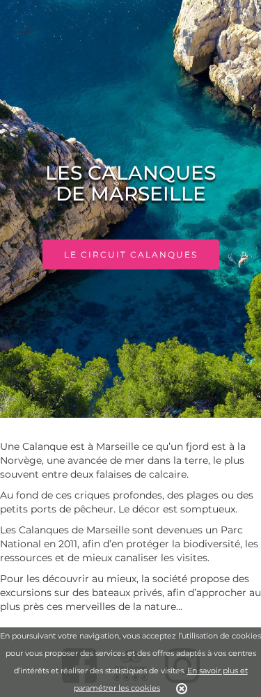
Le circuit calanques (131, 254)
